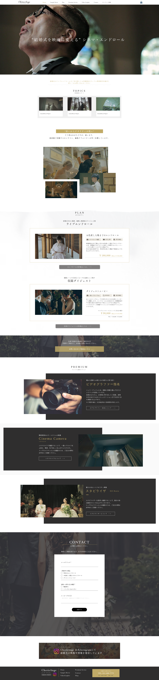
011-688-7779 (108, 673)
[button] (141, 2)
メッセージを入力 (66, 595)
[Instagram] (55, 674)
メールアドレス (65, 562)
